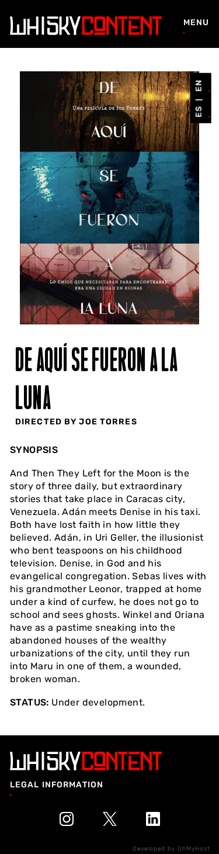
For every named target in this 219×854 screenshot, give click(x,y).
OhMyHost (194, 848)
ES (198, 111)
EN (198, 85)
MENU (196, 22)
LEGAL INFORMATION (56, 785)
